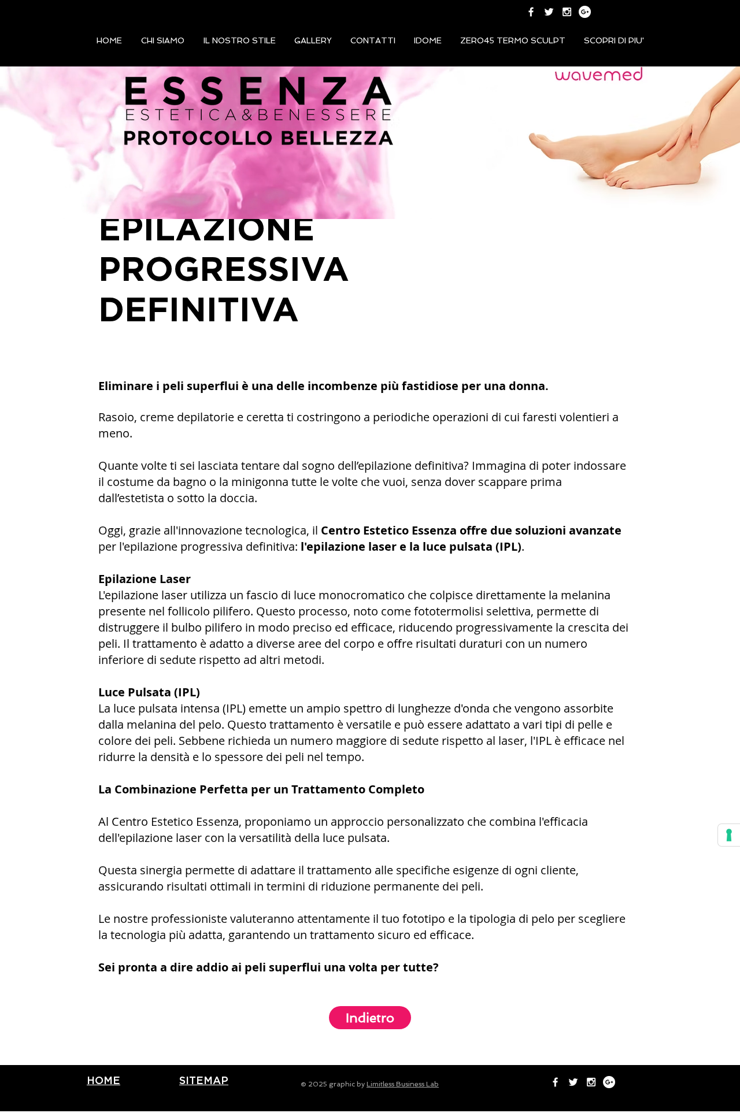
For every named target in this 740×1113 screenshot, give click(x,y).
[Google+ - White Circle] (585, 12)
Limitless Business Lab (403, 1084)
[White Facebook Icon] (531, 12)
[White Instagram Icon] (567, 12)
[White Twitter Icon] (549, 12)
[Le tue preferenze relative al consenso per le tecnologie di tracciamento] (729, 835)
